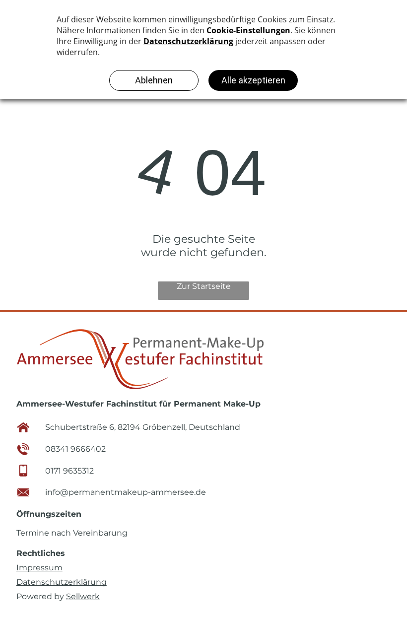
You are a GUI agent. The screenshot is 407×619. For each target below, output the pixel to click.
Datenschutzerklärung (61, 582)
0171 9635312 (69, 471)
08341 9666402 (75, 449)
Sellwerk (83, 596)
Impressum (39, 567)
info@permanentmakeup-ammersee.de (125, 492)
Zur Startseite (204, 286)
